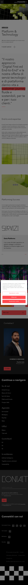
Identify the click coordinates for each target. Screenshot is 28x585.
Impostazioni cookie (14, 293)
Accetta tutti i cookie (14, 301)
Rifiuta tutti (14, 297)
